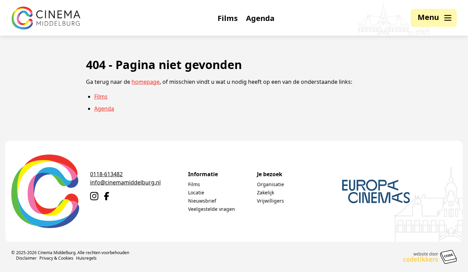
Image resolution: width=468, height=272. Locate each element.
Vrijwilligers (270, 200)
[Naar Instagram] (94, 196)
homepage (146, 82)
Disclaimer (26, 258)
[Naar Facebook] (106, 196)
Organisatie (270, 184)
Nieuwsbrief (202, 200)
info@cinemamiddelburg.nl (125, 182)
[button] (434, 18)
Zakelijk (265, 192)
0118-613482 (106, 174)
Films (228, 18)
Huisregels (86, 258)
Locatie (196, 192)
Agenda (260, 18)
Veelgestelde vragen (211, 209)
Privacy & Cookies (56, 258)
